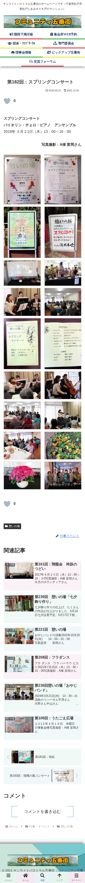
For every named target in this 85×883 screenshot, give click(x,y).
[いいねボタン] (7, 101)
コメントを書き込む (42, 811)
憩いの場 (14, 526)
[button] (76, 674)
